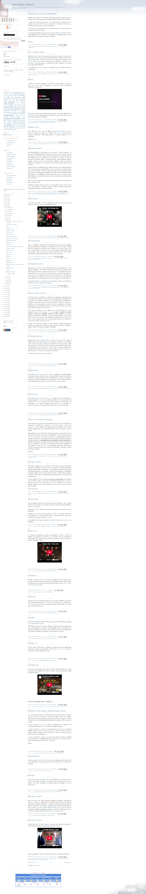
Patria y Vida (33, 531)
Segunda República (52, 613)
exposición (6, 107)
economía (44, 287)
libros (33, 194)
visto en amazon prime (42, 859)
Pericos (32, 79)
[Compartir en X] (63, 45)
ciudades (35, 592)
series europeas (32, 859)
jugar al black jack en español (12, 70)
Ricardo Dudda (63, 46)
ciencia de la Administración (49, 192)
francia (23, 107)
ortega (8, 120)
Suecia (58, 174)
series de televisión (63, 858)
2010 (6, 306)
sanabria (58, 237)
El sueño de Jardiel (10, 158)
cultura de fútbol (43, 121)
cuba (34, 570)
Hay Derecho (9, 159)
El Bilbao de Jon (34, 665)
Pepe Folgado (48, 283)
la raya (19, 110)
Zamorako (36, 283)
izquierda (48, 526)
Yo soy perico (39, 85)
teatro (7, 128)
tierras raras (51, 815)
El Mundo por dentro (11, 156)
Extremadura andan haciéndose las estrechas (52, 807)
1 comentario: (50, 256)
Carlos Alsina (39, 613)
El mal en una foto (35, 241)
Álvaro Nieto (36, 660)
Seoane (62, 237)
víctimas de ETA (21, 128)
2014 (6, 298)
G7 (66, 268)
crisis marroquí (37, 791)
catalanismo (36, 46)
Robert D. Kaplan (18, 94)
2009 (6, 308)
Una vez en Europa (45, 466)
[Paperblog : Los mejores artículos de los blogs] (7, 48)
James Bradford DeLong (42, 414)
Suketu (42, 579)
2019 (6, 288)
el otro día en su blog (64, 649)
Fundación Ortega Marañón (55, 706)
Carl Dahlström (37, 192)
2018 (6, 290)
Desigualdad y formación (36, 264)
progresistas (6, 123)
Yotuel (55, 570)
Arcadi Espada (10, 152)
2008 (6, 310)
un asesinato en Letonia (46, 250)
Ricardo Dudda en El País (58, 33)
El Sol (49, 73)
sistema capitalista (17, 126)
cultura (18, 104)
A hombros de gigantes (11, 175)
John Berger (56, 466)
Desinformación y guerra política (57, 381)
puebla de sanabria (12, 123)
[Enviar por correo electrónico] (60, 45)
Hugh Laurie (46, 858)
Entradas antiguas (67, 862)
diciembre (8, 207)
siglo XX (11, 126)
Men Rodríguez (11, 94)
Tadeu (8, 145)
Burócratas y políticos (36, 148)
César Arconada (37, 73)
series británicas (53, 858)
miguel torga (18, 115)
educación (50, 287)
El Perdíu (9, 28)
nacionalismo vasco (19, 119)
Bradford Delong (33, 401)
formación (55, 287)
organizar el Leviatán (59, 154)
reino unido (51, 194)
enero (7, 284)
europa (23, 106)
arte (8, 95)
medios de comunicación (19, 113)
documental (6, 106)
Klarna (50, 143)
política (9, 121)
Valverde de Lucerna (61, 203)
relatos (61, 493)
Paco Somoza (9, 144)
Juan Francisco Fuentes (62, 73)
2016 (6, 294)
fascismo (54, 73)
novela (51, 493)
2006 (6, 314)
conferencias (6, 100)
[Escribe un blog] (62, 45)
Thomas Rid (40, 381)
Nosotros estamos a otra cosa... (38, 293)
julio (7, 217)
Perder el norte (34, 499)
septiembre (8, 213)
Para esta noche (34, 199)
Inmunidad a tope (34, 756)
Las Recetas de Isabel (11, 142)
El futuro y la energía (35, 796)
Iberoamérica (19, 92)
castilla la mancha (17, 95)
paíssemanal (39, 623)
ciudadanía (5, 98)
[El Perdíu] (4, 55)
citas (34, 493)
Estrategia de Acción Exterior (45, 753)
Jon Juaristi (65, 706)
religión (23, 123)
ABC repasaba (66, 720)
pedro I (15, 120)
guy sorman (64, 287)
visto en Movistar (44, 122)
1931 (34, 613)
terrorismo (11, 128)
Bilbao (34, 706)
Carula (8, 26)
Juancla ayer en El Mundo (61, 133)
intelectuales (7, 110)
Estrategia (32, 715)
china (37, 331)
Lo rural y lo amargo (35, 462)
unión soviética (36, 259)
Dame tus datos (34, 370)
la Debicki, (41, 854)
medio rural (46, 493)
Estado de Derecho (12, 92)
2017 (6, 292)
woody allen (6, 129)
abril (7, 278)
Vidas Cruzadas (10, 182)
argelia (35, 753)
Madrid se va (65, 143)
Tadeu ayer (45, 24)
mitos (24, 115)
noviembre (8, 209)
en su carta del (32, 623)
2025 (6, 198)
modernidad (6, 117)
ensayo (58, 192)
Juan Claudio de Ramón (42, 143)
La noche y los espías (35, 820)
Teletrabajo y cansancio (36, 336)
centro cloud (41, 131)
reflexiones (19, 123)
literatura (11, 113)
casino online (6, 71)
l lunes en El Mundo (34, 506)
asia (34, 331)
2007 (6, 312)
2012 (6, 302)
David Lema (57, 423)
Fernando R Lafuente (42, 706)
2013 (6, 300)
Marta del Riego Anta (51, 638)
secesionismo (31, 47)
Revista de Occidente (11, 166)
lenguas (23, 110)
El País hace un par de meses (43, 374)
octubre (8, 211)
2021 (6, 205)
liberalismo (6, 112)
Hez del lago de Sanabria (44, 237)
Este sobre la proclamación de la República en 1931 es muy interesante (49, 603)
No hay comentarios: (52, 44)
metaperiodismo (32, 457)
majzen (30, 783)
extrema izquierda (14, 107)
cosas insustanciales (20, 100)
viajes (16, 128)
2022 (6, 203)
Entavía (35, 237)
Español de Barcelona (33, 122)
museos (23, 117)
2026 (6, 196)
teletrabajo (53, 365)
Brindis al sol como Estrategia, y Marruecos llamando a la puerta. (48, 711)
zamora (10, 129)
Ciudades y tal (33, 575)
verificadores (52, 660)
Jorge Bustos (53, 456)
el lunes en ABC (40, 268)
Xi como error (33, 394)
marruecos (56, 753)
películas (18, 120)
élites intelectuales (44, 456)
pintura (21, 120)
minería (45, 815)
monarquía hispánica (15, 117)
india (48, 331)
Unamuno (67, 237)
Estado (62, 192)
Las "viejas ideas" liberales (37, 52)
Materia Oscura (10, 179)
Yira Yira (8, 184)
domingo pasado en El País (38, 398)
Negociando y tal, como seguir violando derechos (43, 13)
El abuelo (32, 617)
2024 (6, 200)
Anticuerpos (36, 770)
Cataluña (35, 121)
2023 (6, 201)
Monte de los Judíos (33, 115)
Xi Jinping (59, 414)
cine (8, 97)
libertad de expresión (17, 112)
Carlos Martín (37, 526)
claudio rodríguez (15, 98)
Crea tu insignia (6, 56)
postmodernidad (22, 121)
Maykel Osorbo (49, 570)
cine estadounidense (16, 97)
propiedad (63, 526)
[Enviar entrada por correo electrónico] (58, 44)
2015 (6, 296)
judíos (44, 258)
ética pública (14, 129)
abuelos (35, 638)
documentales (51, 121)
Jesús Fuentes (9, 161)
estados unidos (17, 106)
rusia (5, 125)
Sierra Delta (9, 180)
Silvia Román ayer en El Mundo (37, 297)
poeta (24, 120)
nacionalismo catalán (53, 46)
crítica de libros (9, 104)
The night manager (43, 824)
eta (21, 106)
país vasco (11, 120)
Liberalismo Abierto (23, 4)
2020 (6, 286)
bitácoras (11, 95)
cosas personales (9, 102)
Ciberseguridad (37, 388)
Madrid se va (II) (34, 127)
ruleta (14, 189)
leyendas (53, 237)
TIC (70, 143)
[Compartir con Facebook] (65, 45)
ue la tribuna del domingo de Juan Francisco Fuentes (49, 58)
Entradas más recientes (32, 862)
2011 (6, 304)
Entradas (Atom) (37, 865)
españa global (42, 331)
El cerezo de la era (10, 140)
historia (9, 109)
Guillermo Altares (38, 258)
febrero (8, 282)
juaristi (11, 110)
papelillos (56, 493)
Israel (23, 92)
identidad (23, 109)
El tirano (32, 775)
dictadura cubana (40, 570)
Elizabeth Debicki (37, 858)
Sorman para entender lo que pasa (41, 779)
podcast (45, 613)
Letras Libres (9, 163)
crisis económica (37, 287)
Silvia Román (63, 331)
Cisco (34, 143)
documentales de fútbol (62, 121)
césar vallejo (22, 104)
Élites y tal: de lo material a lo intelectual (41, 419)
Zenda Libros (9, 168)
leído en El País (44, 46)
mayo (7, 276)
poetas (5, 121)
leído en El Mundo (57, 143)
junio (7, 219)
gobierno (5, 109)
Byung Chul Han (37, 365)
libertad (10, 112)
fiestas (20, 107)
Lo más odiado (10, 177)
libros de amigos (6, 113)
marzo (7, 280)
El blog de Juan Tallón (11, 154)
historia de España (16, 109)
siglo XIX (6, 126)
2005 (6, 316)
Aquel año (32, 597)
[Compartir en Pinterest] (66, 45)
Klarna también (61, 131)
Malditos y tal (33, 643)
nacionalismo (8, 119)
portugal (15, 121)
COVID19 (42, 770)
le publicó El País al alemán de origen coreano (52, 340)
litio (29, 807)
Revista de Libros (10, 165)
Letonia (57, 258)
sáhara (61, 753)
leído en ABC (36, 288)
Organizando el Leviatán (42, 194)
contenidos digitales (12, 100)
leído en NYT (47, 770)
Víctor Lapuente (63, 194)
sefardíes (14, 125)
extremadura (36, 815)
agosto (7, 215)
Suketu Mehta (50, 592)
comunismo (44, 73)
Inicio (50, 862)
